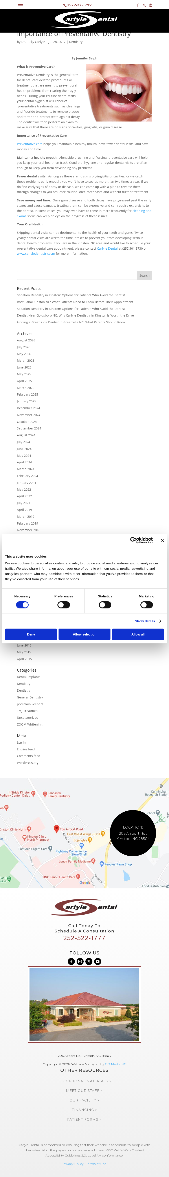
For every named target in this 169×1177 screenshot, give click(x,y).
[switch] (63, 604)
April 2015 (24, 659)
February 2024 (27, 476)
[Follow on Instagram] (80, 961)
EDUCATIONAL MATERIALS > (84, 1081)
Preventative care (29, 144)
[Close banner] (162, 540)
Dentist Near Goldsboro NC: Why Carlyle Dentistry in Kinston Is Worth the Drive (75, 315)
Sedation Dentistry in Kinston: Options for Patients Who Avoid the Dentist (71, 295)
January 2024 (26, 483)
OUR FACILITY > (84, 1100)
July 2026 (23, 347)
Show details (145, 621)
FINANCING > (84, 1110)
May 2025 (24, 374)
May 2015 (24, 652)
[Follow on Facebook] (71, 961)
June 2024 (24, 449)
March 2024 (25, 469)
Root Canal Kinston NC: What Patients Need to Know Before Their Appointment (75, 302)
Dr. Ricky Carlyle (33, 42)
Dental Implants (28, 677)
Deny (31, 634)
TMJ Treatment (28, 711)
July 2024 (23, 442)
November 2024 (28, 415)
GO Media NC (115, 1064)
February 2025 (27, 394)
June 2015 (24, 645)
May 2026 (24, 354)
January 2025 (26, 401)
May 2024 (24, 455)
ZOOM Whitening (29, 724)
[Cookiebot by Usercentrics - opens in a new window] (133, 540)
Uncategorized (27, 717)
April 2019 (24, 510)
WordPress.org (28, 763)
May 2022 (24, 489)
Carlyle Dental (107, 248)
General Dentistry (30, 697)
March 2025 (25, 388)
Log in (21, 742)
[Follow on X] (88, 961)
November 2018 (28, 530)
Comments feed (28, 756)
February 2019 (27, 523)
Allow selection (84, 634)
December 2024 (28, 408)
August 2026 (26, 340)
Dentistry (76, 42)
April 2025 (24, 381)
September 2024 (29, 428)
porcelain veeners (30, 704)
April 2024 (24, 462)
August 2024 (26, 435)
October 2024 (27, 422)
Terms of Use (96, 1164)
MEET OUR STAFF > (84, 1091)
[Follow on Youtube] (97, 961)
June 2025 (24, 367)
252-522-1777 (79, 5)
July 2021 (23, 503)
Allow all (138, 634)
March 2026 (25, 360)
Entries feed (26, 749)
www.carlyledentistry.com (36, 253)
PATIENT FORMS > (84, 1119)
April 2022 (24, 496)
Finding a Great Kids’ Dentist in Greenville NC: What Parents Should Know (71, 322)
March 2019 (25, 516)
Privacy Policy (72, 1164)
